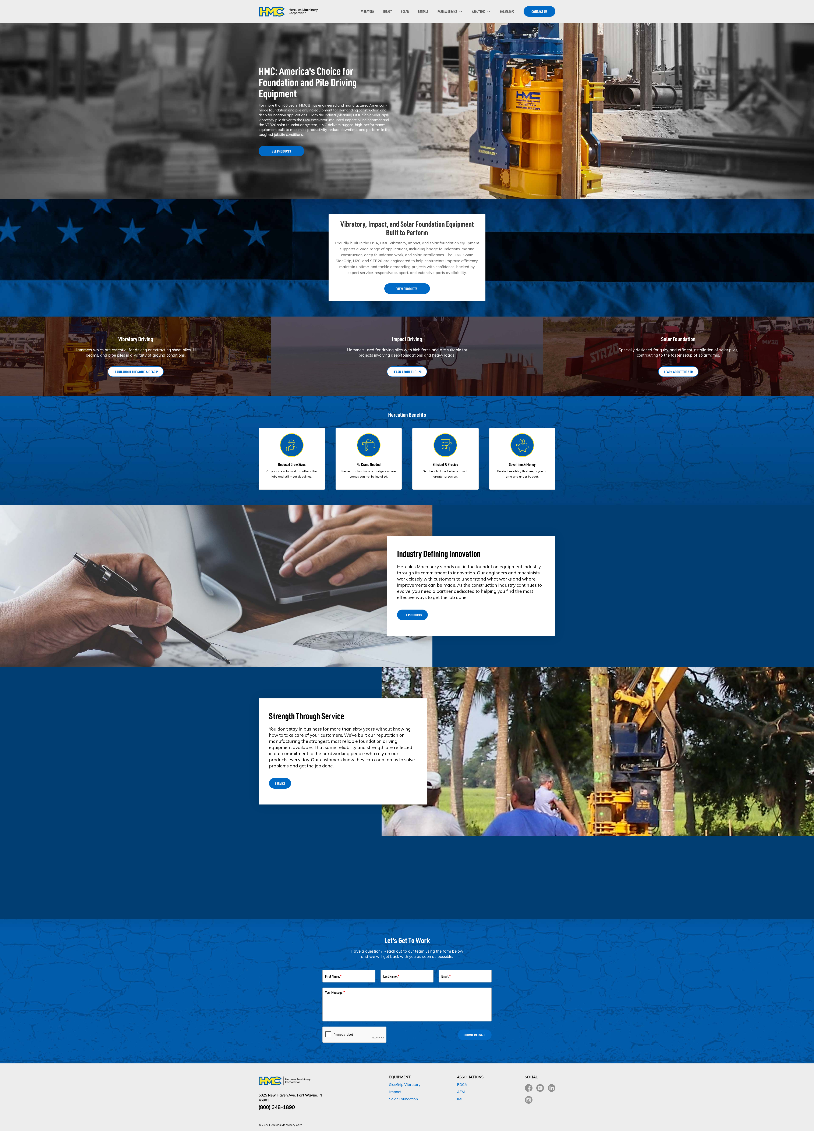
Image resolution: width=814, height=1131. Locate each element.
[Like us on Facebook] (528, 1088)
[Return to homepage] (288, 11)
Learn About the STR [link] (678, 371)
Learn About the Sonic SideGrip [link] (135, 371)
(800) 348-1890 (277, 1107)
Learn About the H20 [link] (407, 371)
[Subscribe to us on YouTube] (540, 1088)
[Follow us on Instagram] (528, 1100)
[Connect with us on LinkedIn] (551, 1088)
